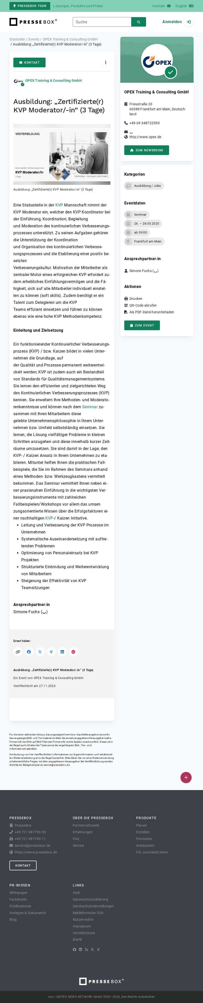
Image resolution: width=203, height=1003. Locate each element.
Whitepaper (18, 893)
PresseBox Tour (32, 6)
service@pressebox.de (56, 764)
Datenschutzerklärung (90, 899)
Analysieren (145, 845)
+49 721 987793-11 (30, 839)
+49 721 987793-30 (30, 832)
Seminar (90, 406)
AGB (76, 893)
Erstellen (143, 832)
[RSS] (86, 949)
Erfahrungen (83, 832)
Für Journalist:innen (152, 852)
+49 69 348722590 (144, 123)
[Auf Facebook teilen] (29, 651)
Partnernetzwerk (86, 825)
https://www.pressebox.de (36, 852)
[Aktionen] (105, 62)
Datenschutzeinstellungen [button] (93, 906)
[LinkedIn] (80, 949)
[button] (61, 158)
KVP (59, 205)
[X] (92, 949)
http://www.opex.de (145, 137)
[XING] (98, 949)
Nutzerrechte (83, 920)
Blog (13, 920)
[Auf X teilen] (40, 651)
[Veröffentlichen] (186, 777)
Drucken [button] (136, 299)
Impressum (82, 926)
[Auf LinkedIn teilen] (62, 651)
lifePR (77, 940)
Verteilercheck (84, 933)
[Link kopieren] (18, 651)
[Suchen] (138, 22)
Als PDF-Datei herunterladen (151, 312)
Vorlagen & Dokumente (27, 913)
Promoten (144, 839)
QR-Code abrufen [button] (143, 305)
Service (78, 845)
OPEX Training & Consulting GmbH (53, 80)
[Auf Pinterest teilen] (73, 651)
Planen (141, 825)
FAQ (76, 839)
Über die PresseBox (93, 818)
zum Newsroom (149, 150)
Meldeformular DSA (88, 913)
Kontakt (32, 62)
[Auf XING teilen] (51, 651)
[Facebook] (74, 949)
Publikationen (20, 906)
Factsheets (18, 899)
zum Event (144, 325)
